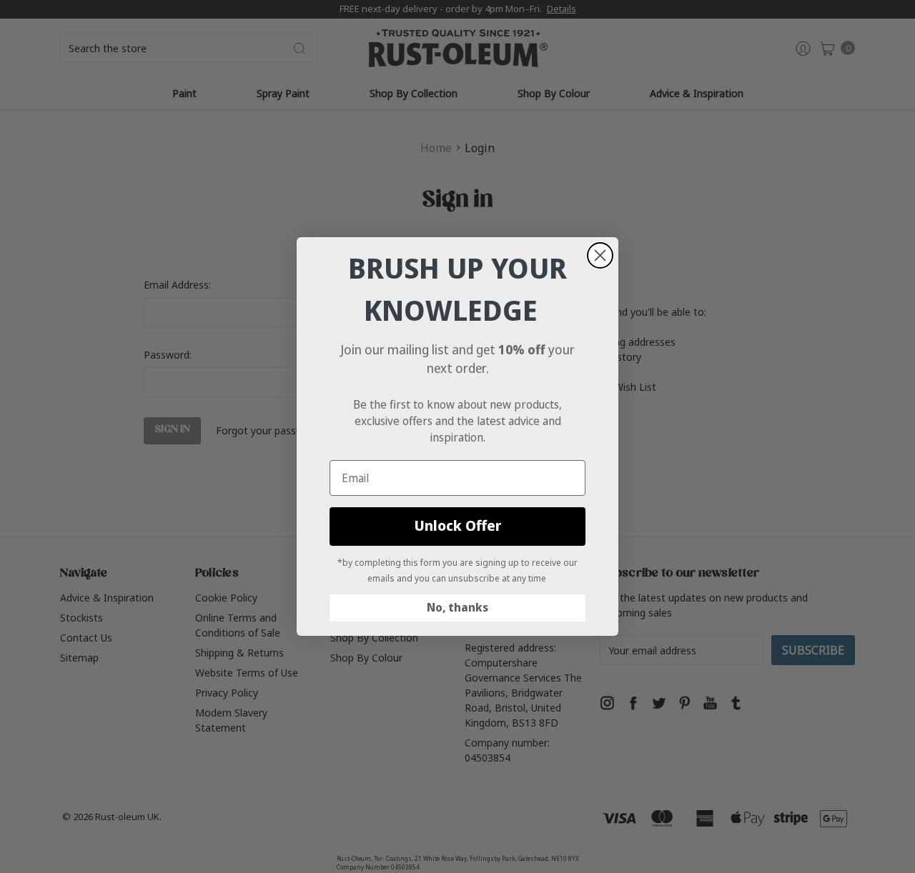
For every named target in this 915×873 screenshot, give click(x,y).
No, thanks (457, 607)
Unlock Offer (458, 526)
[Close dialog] (600, 255)
